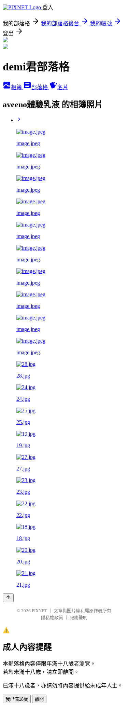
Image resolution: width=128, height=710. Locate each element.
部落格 (40, 87)
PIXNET (39, 610)
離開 (39, 699)
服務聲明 (78, 617)
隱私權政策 (52, 617)
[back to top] (8, 597)
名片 (62, 87)
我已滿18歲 (16, 699)
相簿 (17, 87)
